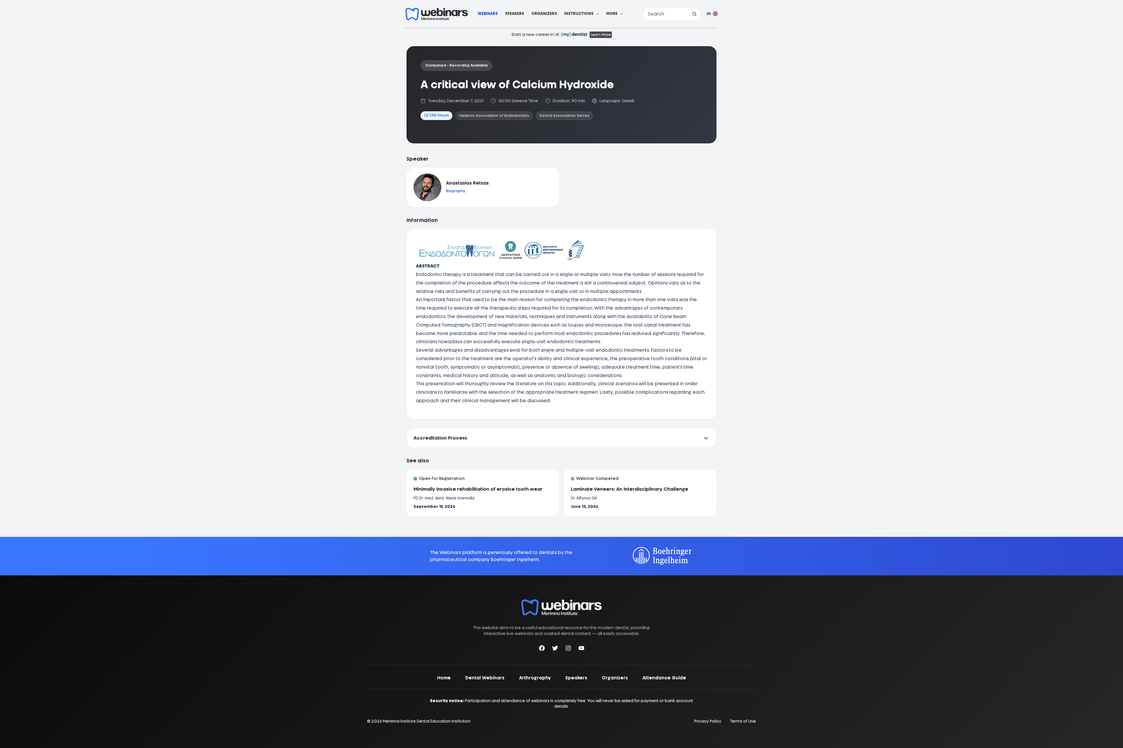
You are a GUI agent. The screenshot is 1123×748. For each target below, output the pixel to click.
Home (444, 678)
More (611, 13)
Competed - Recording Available (456, 65)
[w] (436, 14)
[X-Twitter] (555, 649)
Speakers (514, 13)
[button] (712, 14)
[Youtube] (581, 649)
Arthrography (535, 678)
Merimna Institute (399, 721)
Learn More (601, 35)
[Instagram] (568, 649)
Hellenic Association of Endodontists (494, 115)
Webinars (488, 13)
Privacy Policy (707, 721)
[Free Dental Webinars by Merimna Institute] (561, 602)
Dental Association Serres (564, 115)
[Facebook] (542, 649)
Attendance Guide (664, 678)
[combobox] (665, 14)
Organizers (544, 13)
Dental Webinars (484, 678)
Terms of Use (743, 721)
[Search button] (694, 14)
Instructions (578, 13)
